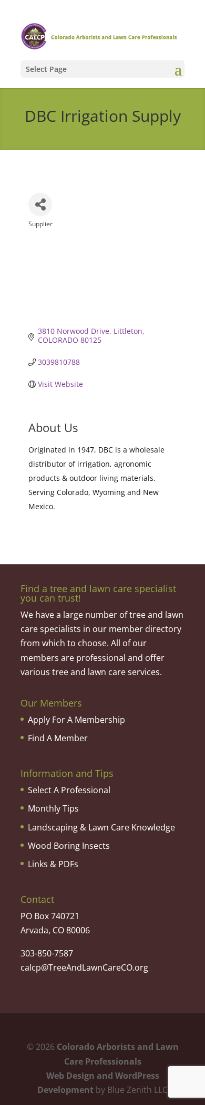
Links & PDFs (53, 864)
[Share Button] (40, 204)
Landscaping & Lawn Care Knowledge (101, 827)
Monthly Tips (53, 808)
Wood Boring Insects (69, 845)
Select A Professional (69, 790)
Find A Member (58, 738)
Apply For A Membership (76, 719)
